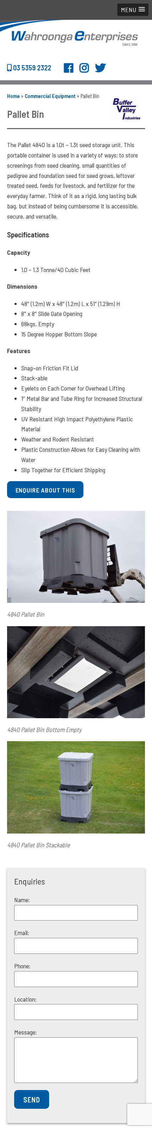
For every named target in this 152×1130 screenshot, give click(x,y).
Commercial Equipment (50, 96)
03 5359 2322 (31, 67)
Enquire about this (45, 490)
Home (13, 96)
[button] (132, 10)
